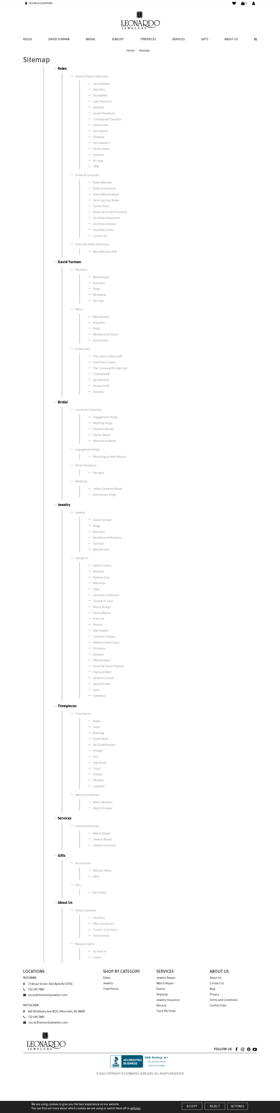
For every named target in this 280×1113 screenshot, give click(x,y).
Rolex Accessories (104, 188)
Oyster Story (101, 206)
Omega (97, 750)
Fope (96, 589)
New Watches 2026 (105, 251)
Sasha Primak (101, 684)
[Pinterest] (249, 1049)
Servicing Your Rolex (106, 200)
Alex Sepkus (100, 630)
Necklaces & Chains (105, 334)
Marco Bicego (102, 607)
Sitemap (144, 50)
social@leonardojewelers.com (47, 995)
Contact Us (100, 236)
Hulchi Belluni (102, 613)
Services (178, 39)
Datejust (98, 107)
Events (97, 957)
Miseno (97, 624)
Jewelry (118, 39)
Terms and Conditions (224, 1000)
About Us (231, 39)
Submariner (100, 125)
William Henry (102, 870)
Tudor (96, 727)
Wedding (81, 481)
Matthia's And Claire (106, 642)
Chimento (99, 648)
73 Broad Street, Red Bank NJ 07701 (48, 981)
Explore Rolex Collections (91, 76)
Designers (81, 558)
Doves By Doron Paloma (108, 666)
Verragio (98, 472)
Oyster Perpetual (104, 113)
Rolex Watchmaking (106, 194)
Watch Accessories (87, 794)
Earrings (98, 300)
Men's (79, 309)
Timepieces (148, 39)
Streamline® (101, 386)
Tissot (97, 768)
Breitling (98, 733)
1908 (96, 166)
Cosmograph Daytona (107, 119)
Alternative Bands (104, 441)
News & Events (84, 944)
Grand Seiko (100, 738)
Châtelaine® (101, 374)
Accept (192, 1106)
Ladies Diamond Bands (107, 488)
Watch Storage (102, 808)
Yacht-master (101, 148)
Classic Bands (101, 435)
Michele (98, 780)
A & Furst (98, 618)
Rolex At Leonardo (87, 175)
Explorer (98, 154)
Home (130, 50)
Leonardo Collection (88, 409)
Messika (98, 571)
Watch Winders (103, 802)
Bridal (91, 39)
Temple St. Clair (103, 601)
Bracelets (99, 283)
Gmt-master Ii (101, 143)
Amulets (98, 392)
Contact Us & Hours (105, 929)
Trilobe (97, 774)
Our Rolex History (104, 224)
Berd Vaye (99, 892)
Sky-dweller (100, 95)
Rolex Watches (102, 182)
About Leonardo (85, 910)
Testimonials (101, 935)
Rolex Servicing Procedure (110, 212)
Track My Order (166, 1011)
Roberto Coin (101, 577)
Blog (212, 988)
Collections (82, 349)
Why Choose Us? (103, 923)
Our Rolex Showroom (106, 218)
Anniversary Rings (104, 494)
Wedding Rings (102, 423)
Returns (161, 1005)
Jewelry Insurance (104, 845)
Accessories (100, 340)
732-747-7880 (36, 989)
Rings (96, 288)
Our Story (99, 917)
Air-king (98, 160)
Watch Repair (101, 833)
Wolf (96, 876)
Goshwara (99, 695)
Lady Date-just (102, 101)
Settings (237, 1106)
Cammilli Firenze (104, 636)
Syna (96, 690)
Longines (99, 786)
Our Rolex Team (103, 230)
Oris (95, 756)
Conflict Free (218, 1005)
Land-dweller (101, 83)
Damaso (98, 654)
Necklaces (99, 294)
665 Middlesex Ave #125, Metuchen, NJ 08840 (54, 1008)
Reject (215, 1106)
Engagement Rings (105, 417)
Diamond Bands (103, 429)
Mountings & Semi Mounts (109, 456)
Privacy (214, 994)
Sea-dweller (100, 131)
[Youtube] (255, 1049)
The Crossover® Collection (110, 368)
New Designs (101, 277)
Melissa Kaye (101, 660)
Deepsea (99, 137)
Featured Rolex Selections (92, 244)
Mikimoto (99, 583)
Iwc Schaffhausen (104, 744)
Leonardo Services (87, 826)
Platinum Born (102, 672)
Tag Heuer (99, 762)
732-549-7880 (36, 1017)
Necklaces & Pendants (107, 537)
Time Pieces (83, 713)
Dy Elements (101, 380)
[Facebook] (236, 1049)
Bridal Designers (86, 465)
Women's (81, 269)
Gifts (204, 39)
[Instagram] (242, 1049)
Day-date (99, 89)
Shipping (162, 994)
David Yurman (58, 39)
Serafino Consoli (103, 678)
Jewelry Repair (102, 839)
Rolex (27, 39)
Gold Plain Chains (104, 362)
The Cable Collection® (107, 356)
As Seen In (99, 951)
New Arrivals (101, 549)
